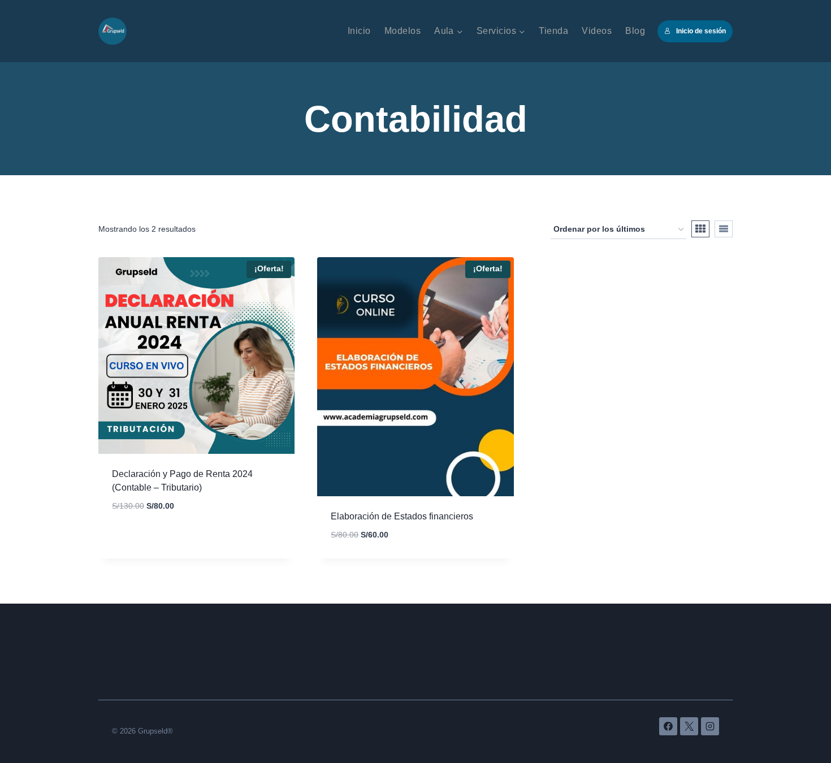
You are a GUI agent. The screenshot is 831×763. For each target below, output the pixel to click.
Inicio (359, 31)
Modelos (402, 31)
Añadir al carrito (152, 539)
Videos (597, 31)
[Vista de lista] (724, 228)
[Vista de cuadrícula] (700, 228)
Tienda (553, 31)
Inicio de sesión (701, 31)
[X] (689, 726)
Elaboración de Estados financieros (402, 516)
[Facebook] (668, 726)
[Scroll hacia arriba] (796, 721)
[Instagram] (710, 726)
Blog (635, 31)
